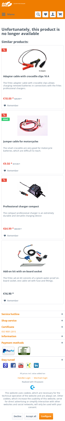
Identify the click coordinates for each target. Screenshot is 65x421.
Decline (17, 416)
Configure (46, 416)
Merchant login (40, 378)
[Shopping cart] (60, 14)
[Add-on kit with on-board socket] (32, 255)
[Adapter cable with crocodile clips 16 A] (32, 60)
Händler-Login (24, 378)
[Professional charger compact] (32, 190)
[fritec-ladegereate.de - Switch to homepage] (13, 4)
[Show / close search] (38, 14)
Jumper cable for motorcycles (20, 141)
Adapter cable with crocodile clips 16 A (26, 76)
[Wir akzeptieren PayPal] (9, 354)
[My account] (53, 14)
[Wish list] (45, 14)
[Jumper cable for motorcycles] (32, 125)
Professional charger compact (21, 206)
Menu (11, 14)
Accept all (31, 416)
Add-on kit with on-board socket (22, 271)
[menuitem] (8, 14)
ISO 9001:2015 (9, 331)
